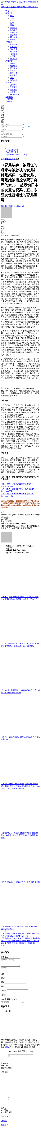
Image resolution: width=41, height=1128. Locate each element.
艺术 (12, 23)
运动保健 (13, 30)
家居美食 (13, 35)
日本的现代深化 (11, 152)
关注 (3, 224)
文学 (12, 18)
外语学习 (13, 87)
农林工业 (13, 75)
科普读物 (13, 73)
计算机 (12, 71)
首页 (3, 159)
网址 (3, 986)
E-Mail (7, 1047)
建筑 (12, 78)
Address (4, 991)
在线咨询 (4, 1125)
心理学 (12, 56)
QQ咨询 (4, 1121)
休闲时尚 (13, 32)
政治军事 (13, 51)
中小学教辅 (14, 94)
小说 (12, 16)
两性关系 (13, 37)
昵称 (3, 978)
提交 (3, 995)
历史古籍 (13, 49)
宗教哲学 (13, 47)
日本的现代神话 (11, 150)
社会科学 (13, 44)
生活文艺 (8, 159)
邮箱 (3, 982)
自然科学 (13, 80)
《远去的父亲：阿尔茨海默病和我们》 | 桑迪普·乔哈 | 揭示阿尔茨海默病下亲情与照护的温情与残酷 (20, 835)
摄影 (12, 25)
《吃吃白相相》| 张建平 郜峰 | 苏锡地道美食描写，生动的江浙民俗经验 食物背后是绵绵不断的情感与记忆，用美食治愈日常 (20, 786)
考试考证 (13, 90)
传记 (12, 20)
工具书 (12, 92)
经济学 (12, 63)
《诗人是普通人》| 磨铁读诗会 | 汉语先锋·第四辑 (20, 882)
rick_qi (14, 546)
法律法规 (13, 54)
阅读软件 (9, 102)
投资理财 (13, 68)
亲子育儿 (13, 28)
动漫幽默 (13, 40)
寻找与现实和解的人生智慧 (16, 155)
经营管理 (13, 66)
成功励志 (13, 59)
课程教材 (13, 85)
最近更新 (9, 99)
